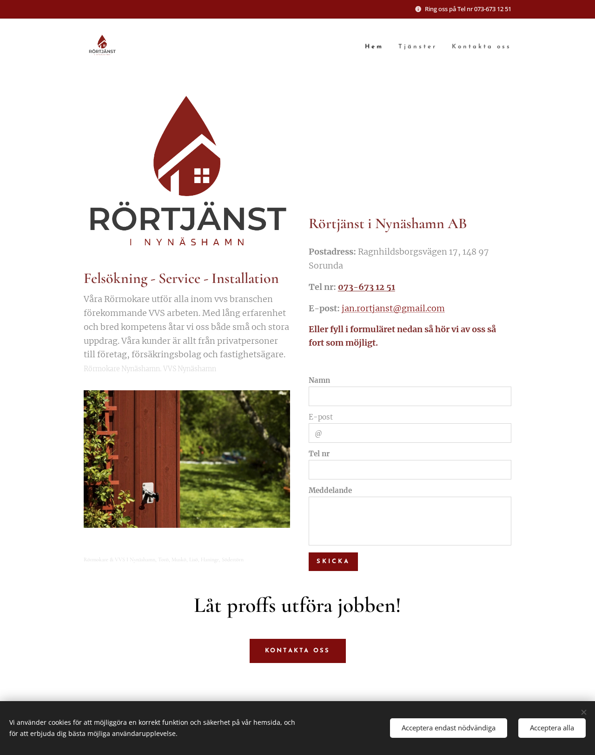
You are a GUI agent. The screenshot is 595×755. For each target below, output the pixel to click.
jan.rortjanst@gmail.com (393, 308)
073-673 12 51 (366, 287)
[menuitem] (377, 47)
